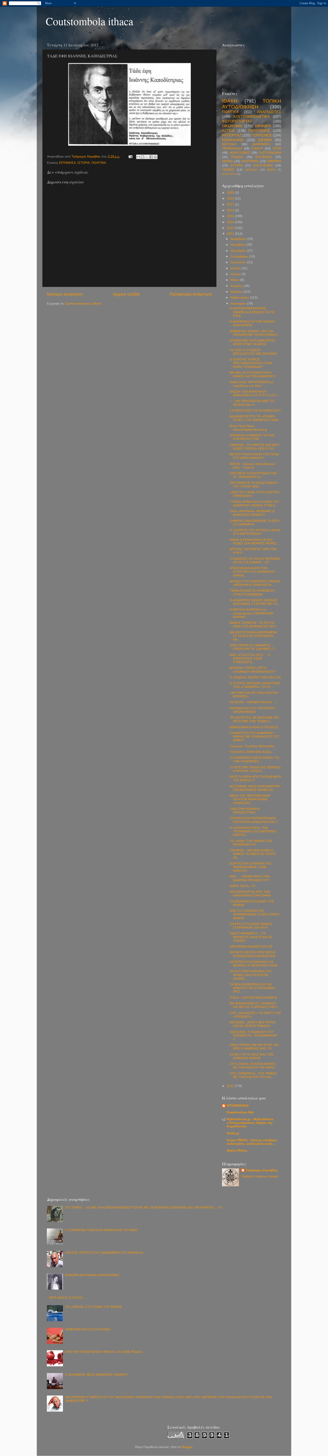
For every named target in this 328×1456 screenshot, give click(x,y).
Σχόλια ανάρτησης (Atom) (83, 303)
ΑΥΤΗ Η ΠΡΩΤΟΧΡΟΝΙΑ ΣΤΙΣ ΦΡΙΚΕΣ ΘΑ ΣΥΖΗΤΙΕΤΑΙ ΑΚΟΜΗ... (251, 975)
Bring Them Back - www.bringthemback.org (248, 427)
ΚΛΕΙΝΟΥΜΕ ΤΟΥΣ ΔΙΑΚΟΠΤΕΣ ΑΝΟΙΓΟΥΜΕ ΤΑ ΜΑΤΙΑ (253, 342)
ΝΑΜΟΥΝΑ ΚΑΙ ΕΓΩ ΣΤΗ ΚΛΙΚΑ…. (89, 1329)
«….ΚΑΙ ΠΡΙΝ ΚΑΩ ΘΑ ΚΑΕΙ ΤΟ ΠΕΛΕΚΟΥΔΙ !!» (252, 402)
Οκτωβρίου (238, 250)
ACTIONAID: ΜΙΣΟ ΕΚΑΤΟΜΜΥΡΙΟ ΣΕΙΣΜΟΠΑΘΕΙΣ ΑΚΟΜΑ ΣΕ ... (255, 788)
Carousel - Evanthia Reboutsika (252, 746)
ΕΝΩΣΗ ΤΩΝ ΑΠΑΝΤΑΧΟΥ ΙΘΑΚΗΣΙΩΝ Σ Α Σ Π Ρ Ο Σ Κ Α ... (254, 393)
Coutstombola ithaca (89, 21)
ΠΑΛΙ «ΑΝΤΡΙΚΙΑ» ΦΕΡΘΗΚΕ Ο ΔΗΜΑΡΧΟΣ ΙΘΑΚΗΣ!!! (252, 513)
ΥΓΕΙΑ (276, 148)
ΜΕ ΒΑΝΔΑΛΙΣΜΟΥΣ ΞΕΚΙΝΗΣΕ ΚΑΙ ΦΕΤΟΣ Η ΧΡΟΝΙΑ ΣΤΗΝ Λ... (255, 1005)
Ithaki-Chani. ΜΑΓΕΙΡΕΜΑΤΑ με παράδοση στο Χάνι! (252, 383)
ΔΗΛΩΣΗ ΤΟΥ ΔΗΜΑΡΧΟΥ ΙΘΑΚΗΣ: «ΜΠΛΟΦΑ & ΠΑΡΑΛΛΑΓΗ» (255, 583)
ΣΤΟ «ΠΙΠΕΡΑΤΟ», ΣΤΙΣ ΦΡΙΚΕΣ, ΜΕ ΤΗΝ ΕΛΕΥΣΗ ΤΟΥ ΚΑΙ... (254, 1075)
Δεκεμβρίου (238, 239)
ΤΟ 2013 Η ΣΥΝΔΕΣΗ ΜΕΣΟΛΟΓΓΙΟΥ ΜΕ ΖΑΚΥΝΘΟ (253, 351)
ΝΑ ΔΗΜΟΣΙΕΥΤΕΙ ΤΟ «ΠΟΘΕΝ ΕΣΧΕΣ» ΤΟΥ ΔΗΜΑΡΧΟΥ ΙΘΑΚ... (255, 418)
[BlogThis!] (142, 157)
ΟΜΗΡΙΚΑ (274, 161)
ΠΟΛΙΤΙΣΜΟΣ (259, 131)
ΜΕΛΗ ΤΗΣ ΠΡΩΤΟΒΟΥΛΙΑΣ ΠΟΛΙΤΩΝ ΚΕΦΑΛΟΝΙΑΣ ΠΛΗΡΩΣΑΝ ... (250, 799)
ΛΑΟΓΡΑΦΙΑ (250, 161)
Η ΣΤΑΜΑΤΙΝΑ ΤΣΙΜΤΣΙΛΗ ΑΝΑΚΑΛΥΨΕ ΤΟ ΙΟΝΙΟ (101, 1230)
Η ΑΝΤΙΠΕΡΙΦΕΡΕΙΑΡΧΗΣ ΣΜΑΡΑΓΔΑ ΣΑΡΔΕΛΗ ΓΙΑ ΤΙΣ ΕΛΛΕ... (252, 312)
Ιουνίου (236, 274)
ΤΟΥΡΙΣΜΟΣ (261, 135)
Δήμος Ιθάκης (237, 1150)
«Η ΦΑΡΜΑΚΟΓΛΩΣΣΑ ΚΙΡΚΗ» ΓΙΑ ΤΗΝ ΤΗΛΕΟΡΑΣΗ (254, 759)
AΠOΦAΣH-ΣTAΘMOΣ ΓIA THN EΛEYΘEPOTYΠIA (252, 437)
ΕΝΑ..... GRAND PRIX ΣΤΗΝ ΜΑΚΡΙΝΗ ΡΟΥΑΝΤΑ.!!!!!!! (250, 878)
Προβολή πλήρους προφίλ (259, 1176)
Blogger (187, 1447)
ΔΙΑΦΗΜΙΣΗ (261, 144)
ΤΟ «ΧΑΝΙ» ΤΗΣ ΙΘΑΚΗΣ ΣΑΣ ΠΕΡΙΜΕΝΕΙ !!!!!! (251, 842)
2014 (231, 222)
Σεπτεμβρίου (239, 256)
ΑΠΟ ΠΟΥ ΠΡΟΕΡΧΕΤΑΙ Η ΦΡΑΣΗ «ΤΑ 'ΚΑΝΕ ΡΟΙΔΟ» (104, 1352)
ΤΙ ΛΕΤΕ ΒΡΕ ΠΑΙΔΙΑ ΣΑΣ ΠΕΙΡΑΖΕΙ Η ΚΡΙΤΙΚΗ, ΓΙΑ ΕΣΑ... (255, 769)
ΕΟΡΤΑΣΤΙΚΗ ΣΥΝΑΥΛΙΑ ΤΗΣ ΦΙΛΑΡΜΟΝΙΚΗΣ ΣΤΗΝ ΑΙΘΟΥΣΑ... (251, 867)
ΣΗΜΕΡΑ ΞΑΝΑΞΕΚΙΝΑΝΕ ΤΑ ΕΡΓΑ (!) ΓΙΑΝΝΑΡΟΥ (254, 522)
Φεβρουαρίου (240, 297)
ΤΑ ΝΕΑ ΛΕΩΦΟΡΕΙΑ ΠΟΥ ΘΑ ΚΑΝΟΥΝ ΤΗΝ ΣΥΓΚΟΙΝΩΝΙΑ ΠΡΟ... (252, 988)
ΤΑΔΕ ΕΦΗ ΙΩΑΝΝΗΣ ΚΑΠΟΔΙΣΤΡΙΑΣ (245, 810)
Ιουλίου (236, 268)
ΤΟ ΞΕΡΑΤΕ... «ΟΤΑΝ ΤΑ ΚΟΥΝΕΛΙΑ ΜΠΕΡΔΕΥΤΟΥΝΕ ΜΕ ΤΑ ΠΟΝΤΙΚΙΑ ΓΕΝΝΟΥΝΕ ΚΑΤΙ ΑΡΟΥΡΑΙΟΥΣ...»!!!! (143, 1207)
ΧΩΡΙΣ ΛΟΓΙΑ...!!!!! (243, 886)
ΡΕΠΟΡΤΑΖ (231, 135)
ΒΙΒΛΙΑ (271, 169)
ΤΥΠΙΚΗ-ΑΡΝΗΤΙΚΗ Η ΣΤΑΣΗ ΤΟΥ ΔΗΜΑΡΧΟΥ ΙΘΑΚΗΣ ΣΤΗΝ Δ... (254, 503)
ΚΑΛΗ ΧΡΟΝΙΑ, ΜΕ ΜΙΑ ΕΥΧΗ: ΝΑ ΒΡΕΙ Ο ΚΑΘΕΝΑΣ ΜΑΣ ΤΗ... (254, 1046)
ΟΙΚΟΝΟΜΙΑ (232, 126)
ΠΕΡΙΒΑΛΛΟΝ (232, 148)
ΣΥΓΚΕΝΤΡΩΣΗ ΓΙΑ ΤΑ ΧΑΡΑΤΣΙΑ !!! (255, 410)
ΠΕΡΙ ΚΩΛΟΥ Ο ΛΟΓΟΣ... (67, 1297)
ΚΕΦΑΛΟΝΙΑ (232, 140)
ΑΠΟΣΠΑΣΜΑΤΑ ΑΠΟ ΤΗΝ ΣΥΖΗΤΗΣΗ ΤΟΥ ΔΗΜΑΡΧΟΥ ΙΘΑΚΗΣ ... (252, 571)
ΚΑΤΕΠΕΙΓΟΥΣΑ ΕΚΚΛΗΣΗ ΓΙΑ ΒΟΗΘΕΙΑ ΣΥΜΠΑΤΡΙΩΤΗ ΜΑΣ (253, 963)
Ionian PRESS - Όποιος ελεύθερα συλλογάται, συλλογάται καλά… (252, 1142)
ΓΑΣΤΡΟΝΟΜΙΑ (270, 152)
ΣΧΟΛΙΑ (257, 148)
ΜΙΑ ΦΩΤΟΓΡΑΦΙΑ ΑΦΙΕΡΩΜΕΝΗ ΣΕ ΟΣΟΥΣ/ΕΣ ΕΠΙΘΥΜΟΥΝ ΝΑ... (253, 636)
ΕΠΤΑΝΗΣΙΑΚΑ (238, 1105)
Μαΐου (235, 280)
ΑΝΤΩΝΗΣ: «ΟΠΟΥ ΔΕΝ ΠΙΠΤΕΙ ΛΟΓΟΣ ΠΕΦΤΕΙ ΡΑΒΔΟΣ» (252, 1024)
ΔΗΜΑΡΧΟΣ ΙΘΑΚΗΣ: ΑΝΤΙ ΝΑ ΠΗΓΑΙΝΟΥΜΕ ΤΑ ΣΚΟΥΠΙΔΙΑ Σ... (255, 333)
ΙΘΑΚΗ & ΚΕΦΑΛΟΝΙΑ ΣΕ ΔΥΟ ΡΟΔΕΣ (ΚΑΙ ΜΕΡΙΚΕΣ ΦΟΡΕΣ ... (255, 541)
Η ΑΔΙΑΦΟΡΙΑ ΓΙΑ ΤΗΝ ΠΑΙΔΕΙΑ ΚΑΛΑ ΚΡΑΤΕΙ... (252, 323)
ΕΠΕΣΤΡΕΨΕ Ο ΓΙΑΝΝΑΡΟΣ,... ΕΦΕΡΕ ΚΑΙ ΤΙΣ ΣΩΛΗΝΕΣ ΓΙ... (253, 647)
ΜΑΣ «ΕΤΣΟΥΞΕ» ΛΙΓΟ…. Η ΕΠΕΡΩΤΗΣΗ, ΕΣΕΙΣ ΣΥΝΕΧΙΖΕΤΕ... (250, 658)
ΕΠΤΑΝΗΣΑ (67, 162)
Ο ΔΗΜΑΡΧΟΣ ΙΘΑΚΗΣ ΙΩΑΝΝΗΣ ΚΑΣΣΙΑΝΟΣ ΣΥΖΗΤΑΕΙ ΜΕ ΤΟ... (255, 602)
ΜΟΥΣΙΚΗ (229, 144)
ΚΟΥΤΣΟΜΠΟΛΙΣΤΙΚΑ (251, 116)
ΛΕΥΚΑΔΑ (251, 169)
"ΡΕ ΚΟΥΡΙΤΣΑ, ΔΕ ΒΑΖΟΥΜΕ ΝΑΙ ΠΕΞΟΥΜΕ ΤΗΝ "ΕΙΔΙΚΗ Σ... (254, 719)
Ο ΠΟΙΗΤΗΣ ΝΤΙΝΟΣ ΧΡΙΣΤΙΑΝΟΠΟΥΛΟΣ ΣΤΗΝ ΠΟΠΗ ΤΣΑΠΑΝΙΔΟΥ (251, 363)
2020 (231, 192)
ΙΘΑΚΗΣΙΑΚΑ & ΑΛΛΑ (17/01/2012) (254, 727)
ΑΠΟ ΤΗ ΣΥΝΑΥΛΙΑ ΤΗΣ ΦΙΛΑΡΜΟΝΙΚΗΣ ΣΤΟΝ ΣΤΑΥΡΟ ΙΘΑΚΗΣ (254, 914)
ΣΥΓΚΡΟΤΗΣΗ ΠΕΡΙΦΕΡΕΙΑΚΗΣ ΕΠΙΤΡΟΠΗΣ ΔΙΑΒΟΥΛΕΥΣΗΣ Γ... (255, 820)
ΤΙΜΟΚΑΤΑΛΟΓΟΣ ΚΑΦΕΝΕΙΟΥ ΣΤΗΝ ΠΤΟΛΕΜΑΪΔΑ (252, 592)
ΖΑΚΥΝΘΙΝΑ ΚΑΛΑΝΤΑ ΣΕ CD (251, 946)
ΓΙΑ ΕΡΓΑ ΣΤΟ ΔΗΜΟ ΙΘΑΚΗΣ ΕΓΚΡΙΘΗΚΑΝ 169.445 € (251, 925)
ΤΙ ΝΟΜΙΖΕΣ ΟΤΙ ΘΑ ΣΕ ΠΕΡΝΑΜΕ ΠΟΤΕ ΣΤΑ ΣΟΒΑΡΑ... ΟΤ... (255, 560)
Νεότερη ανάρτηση (65, 294)
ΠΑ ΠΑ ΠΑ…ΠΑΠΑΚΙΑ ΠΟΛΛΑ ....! (253, 702)
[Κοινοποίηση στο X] (147, 157)
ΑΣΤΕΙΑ (228, 131)
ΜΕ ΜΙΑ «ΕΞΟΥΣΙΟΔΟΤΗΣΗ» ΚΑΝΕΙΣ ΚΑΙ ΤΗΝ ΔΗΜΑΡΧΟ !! (253, 374)
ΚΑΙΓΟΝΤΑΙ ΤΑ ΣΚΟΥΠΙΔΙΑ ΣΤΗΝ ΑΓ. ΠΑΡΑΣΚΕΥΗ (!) (253, 475)
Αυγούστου (238, 262)
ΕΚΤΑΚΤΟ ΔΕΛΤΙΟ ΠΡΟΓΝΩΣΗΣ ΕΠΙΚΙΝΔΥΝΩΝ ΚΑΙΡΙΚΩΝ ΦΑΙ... (254, 954)
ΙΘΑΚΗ (229, 101)
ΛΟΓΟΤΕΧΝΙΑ (263, 165)
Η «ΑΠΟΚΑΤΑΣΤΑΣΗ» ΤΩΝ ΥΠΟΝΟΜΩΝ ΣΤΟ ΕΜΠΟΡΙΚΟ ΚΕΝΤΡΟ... (253, 831)
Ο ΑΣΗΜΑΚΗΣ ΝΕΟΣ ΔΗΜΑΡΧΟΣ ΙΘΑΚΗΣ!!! (96, 1374)
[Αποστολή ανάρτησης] (130, 156)
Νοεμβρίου (238, 244)
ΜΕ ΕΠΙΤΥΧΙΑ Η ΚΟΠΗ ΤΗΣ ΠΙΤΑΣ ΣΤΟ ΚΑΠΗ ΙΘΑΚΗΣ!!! (254, 456)
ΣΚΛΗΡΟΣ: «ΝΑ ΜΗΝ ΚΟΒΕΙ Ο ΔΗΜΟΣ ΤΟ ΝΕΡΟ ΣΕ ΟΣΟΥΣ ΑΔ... (253, 854)
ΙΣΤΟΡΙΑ (83, 162)
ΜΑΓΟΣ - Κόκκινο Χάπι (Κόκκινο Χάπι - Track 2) (252, 465)
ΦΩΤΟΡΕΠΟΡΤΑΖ (237, 121)
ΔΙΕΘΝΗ (265, 140)
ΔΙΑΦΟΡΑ (263, 126)
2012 (231, 233)
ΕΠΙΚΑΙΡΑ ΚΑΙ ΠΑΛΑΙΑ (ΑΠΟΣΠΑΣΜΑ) (92, 1275)
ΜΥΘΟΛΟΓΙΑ (229, 174)
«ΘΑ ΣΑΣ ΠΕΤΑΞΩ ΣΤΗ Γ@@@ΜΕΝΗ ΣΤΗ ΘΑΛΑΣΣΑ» (104, 1252)
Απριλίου (237, 286)
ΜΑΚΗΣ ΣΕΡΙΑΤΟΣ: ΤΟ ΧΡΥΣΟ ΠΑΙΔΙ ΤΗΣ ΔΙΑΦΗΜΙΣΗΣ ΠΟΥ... (254, 624)
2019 (231, 198)
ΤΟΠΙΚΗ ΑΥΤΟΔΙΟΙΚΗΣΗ (251, 104)
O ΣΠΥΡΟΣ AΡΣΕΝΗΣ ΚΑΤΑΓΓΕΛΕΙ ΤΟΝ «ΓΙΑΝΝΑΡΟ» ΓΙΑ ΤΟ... (255, 685)
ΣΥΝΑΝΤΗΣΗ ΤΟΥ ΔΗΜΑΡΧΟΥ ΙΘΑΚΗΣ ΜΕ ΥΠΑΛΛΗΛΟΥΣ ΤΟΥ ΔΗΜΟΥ (254, 736)
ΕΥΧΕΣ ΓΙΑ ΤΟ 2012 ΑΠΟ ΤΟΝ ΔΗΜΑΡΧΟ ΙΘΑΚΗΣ (251, 1056)
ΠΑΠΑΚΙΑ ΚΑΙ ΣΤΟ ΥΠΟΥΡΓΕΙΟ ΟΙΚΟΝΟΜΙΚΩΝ (252, 710)
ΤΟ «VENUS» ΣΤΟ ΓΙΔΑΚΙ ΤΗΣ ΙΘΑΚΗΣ (93, 1307)
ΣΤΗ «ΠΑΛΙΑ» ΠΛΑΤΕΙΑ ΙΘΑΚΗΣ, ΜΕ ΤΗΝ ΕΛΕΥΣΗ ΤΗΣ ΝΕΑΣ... (253, 1065)
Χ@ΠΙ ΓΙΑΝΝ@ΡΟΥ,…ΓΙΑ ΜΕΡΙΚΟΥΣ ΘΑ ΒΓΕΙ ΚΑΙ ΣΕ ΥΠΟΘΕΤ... (251, 937)
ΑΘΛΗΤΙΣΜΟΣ (239, 152)
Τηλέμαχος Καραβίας (262, 1170)
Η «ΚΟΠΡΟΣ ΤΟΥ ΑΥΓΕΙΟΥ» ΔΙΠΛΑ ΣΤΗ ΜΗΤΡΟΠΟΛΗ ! (255, 532)
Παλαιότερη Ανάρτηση (191, 294)
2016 (231, 210)
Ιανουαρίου (238, 303)
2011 (231, 1086)
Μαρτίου (236, 291)
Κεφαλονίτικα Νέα (240, 1112)
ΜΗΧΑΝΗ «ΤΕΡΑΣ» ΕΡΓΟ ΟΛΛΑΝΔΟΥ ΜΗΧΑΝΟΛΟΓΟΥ (252, 669)
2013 (231, 228)
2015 (231, 216)
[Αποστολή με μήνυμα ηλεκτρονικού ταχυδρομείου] (138, 157)
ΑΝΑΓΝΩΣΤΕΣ (269, 112)
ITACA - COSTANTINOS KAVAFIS (253, 997)
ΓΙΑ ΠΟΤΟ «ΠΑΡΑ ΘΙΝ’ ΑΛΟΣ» (251, 752)
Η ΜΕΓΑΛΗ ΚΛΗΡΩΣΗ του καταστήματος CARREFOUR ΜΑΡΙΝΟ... (251, 613)
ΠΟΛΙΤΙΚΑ (98, 162)
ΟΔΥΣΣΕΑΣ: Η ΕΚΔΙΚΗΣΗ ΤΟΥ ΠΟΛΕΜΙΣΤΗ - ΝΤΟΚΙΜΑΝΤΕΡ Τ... (253, 1035)
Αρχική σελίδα (126, 294)
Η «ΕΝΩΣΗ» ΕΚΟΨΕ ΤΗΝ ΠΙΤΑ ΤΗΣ (255, 677)
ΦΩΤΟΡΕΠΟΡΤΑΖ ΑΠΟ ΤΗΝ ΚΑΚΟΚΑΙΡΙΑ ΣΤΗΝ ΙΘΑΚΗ (250, 893)
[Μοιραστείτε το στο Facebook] (151, 157)
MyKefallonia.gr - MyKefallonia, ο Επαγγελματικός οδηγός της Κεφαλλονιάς (250, 1123)
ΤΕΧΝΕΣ (228, 169)
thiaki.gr (233, 1133)
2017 (231, 204)
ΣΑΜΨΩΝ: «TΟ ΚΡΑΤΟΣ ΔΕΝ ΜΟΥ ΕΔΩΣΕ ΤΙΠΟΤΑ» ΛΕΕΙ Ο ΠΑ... (254, 446)
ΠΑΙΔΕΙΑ (237, 157)
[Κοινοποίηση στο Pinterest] (155, 157)
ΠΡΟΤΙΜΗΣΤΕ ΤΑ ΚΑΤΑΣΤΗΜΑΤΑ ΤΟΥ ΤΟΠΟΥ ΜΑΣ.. (253, 484)
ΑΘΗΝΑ (227, 161)
